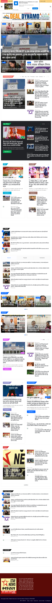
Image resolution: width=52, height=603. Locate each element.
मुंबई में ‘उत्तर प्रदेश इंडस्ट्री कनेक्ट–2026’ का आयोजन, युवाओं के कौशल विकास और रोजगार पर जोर (42, 212)
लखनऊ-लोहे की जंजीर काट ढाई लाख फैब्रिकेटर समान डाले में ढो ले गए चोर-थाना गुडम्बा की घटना (41, 463)
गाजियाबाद (29, 23)
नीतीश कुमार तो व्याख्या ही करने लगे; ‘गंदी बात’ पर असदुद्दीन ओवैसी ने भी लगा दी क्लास (28, 540)
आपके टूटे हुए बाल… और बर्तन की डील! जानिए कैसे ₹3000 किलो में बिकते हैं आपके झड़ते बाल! (39, 424)
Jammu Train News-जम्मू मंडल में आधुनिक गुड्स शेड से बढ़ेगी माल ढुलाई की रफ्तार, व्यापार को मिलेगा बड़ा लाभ (41, 148)
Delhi (28, 76)
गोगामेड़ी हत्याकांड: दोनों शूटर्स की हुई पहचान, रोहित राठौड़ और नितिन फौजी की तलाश (41, 479)
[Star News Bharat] (8, 6)
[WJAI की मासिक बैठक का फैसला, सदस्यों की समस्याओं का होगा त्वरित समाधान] (6, 531)
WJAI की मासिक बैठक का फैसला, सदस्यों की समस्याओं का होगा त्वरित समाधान (27, 529)
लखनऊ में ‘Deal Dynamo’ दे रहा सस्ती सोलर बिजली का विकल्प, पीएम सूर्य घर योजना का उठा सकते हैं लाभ (17, 417)
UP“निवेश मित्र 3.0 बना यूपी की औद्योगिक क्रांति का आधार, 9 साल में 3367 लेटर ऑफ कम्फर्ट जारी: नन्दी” (38, 183)
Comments (42, 257)
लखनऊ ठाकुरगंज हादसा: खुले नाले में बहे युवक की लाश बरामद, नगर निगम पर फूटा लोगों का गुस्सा (38, 156)
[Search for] (50, 7)
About (31, 600)
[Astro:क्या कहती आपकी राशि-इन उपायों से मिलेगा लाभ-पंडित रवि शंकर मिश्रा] (27, 428)
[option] (26, 47)
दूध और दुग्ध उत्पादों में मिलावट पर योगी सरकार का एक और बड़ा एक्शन (41, 366)
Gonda (37, 76)
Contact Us (36, 600)
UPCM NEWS (32, 598)
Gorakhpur (41, 76)
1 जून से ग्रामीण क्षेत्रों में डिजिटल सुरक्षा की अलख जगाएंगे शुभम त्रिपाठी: (42, 418)
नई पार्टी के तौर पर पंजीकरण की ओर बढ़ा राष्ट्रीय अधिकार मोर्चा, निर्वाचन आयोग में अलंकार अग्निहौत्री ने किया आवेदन (42, 201)
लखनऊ (4, 36)
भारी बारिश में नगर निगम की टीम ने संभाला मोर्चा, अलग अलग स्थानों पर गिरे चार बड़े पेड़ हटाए (42, 374)
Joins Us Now (42, 600)
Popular (25, 257)
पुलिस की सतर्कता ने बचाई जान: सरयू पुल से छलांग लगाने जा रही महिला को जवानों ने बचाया (12, 70)
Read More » (7, 151)
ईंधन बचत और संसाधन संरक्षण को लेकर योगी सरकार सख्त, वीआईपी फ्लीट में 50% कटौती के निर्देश (13, 143)
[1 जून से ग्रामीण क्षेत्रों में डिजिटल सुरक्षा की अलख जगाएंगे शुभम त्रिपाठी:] (27, 415)
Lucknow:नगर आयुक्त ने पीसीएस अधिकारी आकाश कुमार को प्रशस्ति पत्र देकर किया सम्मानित (12, 328)
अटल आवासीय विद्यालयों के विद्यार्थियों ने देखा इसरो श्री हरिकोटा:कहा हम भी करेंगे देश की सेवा (42, 139)
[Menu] (1, 7)
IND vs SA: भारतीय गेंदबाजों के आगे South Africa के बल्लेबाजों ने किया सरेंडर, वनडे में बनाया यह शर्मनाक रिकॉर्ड (16, 211)
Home (28, 600)
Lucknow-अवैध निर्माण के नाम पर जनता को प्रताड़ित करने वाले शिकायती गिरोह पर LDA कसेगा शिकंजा (37, 471)
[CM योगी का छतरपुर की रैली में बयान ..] (6, 554)
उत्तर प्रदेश (21, 297)
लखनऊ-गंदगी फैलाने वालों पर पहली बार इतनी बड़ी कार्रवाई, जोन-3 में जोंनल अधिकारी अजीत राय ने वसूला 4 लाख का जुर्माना (13, 31)
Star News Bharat (8, 107)
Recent (9, 257)
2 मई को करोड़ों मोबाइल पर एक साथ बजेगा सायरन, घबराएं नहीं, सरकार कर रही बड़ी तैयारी (41, 131)
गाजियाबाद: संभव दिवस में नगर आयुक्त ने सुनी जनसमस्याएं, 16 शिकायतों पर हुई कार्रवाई (26, 304)
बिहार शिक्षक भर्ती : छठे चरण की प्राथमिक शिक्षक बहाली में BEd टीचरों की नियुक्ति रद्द (27, 535)
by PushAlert (16, 9)
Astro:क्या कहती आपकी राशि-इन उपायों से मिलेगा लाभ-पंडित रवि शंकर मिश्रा (43, 431)
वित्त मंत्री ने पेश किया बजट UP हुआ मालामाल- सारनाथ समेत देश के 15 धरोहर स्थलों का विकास (30, 243)
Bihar (23, 76)
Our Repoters (48, 600)
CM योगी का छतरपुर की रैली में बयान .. (19, 553)
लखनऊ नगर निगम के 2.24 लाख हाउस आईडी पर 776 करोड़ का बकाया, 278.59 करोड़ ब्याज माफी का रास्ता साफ (25, 54)
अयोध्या (4, 62)
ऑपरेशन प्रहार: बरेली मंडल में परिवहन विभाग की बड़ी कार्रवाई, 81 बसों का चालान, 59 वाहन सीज (43, 304)
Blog (26, 76)
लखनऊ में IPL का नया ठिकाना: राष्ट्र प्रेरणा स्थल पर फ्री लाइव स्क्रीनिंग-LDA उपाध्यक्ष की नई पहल (12, 183)
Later (28, 8)
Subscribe (35, 8)
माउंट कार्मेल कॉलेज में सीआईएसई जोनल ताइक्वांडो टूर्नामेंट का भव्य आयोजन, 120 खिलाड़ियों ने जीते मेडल (16, 200)
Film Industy (32, 76)
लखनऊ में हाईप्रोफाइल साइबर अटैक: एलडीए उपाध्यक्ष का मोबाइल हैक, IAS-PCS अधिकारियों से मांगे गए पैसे (17, 437)
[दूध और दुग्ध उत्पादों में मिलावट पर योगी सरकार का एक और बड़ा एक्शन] (30, 364)
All (20, 76)
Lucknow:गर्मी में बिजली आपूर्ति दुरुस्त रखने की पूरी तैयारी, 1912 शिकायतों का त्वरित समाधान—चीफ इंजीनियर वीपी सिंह (38, 327)
